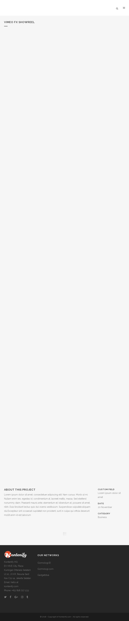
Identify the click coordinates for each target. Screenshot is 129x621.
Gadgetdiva (43, 575)
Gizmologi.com (45, 569)
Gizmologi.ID (44, 563)
